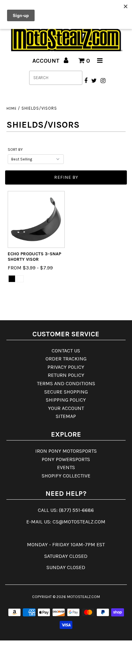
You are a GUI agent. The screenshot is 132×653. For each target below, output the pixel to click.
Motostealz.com (83, 596)
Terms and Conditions (66, 383)
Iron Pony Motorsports (66, 451)
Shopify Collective (66, 476)
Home (11, 108)
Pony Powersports (66, 459)
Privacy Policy (65, 367)
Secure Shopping (66, 392)
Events (66, 467)
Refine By (66, 177)
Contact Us (66, 351)
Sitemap (66, 416)
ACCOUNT (46, 60)
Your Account (66, 408)
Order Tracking (66, 359)
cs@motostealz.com (79, 522)
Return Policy (66, 375)
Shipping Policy (66, 400)
